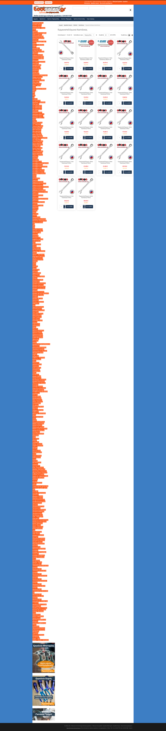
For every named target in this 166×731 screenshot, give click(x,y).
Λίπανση (34, 322)
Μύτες (34, 90)
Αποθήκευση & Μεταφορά (40, 391)
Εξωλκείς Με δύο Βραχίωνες (40, 293)
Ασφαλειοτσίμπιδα (37, 239)
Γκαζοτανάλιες (36, 241)
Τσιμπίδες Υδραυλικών (38, 251)
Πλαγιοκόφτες (36, 248)
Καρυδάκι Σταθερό (37, 231)
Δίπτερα (34, 481)
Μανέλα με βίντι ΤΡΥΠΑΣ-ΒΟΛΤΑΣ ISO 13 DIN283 (39, 608)
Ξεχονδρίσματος (37, 483)
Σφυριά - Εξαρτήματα (38, 254)
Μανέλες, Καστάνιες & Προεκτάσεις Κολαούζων (39, 470)
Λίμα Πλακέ (35, 312)
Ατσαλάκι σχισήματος (38, 555)
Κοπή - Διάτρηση (37, 444)
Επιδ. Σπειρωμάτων (38, 467)
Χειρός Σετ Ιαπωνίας (38, 478)
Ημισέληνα (35, 214)
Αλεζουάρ (35, 545)
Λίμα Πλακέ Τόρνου (37, 314)
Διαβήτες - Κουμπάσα (38, 358)
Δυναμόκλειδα (36, 101)
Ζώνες (34, 418)
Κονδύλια (35, 479)
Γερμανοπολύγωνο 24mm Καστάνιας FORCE (66, 58)
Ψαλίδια (34, 253)
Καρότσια (35, 408)
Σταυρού (35, 99)
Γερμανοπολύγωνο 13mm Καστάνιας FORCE (66, 127)
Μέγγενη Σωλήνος (37, 336)
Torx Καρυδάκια (36, 133)
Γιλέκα (34, 437)
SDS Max (35, 447)
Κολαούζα (35, 464)
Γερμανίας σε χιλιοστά (38, 538)
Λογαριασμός (48, 2)
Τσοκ (33, 530)
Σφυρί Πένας (36, 275)
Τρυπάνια (35, 505)
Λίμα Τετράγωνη (37, 317)
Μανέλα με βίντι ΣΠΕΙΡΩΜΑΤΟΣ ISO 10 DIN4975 (38, 585)
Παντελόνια (35, 439)
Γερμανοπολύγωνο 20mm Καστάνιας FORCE (125, 162)
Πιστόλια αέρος (36, 79)
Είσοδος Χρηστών (39, 2)
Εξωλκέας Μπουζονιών (39, 283)
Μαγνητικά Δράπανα (38, 38)
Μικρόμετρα (35, 363)
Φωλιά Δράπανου (37, 528)
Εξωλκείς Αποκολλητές (38, 286)
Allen (33, 92)
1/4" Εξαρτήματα (37, 107)
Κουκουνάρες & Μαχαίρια (39, 351)
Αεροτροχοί (35, 73)
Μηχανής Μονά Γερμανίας (39, 472)
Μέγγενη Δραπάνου (38, 330)
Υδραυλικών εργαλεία (38, 349)
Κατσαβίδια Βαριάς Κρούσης (40, 163)
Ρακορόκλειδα (36, 217)
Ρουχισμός (35, 435)
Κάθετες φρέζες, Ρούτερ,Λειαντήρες (37, 35)
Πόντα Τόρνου (36, 525)
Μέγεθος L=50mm (37, 498)
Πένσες (34, 246)
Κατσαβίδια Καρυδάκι (38, 170)
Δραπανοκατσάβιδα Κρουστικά (38, 59)
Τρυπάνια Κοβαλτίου (38, 511)
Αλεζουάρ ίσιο (36, 547)
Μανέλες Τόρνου (37, 562)
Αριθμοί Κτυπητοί (37, 258)
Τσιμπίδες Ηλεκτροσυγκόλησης (38, 634)
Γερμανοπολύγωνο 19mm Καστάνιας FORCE (105, 162)
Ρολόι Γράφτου (36, 368)
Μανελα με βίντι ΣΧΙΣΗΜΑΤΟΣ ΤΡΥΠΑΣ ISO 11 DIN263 (40, 601)
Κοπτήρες (35, 491)
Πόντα (34, 264)
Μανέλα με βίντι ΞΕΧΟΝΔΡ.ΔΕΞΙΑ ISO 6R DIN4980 (39, 570)
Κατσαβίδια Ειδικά (37, 165)
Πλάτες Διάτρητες (37, 401)
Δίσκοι (34, 454)
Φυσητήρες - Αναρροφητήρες (37, 49)
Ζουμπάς (35, 261)
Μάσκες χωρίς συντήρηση (39, 429)
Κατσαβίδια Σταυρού (38, 171)
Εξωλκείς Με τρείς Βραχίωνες (37, 299)
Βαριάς (34, 212)
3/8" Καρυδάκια (36, 150)
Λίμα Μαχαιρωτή (37, 309)
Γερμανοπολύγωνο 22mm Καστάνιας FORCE (86, 196)
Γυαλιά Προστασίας (37, 417)
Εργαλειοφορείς (37, 398)
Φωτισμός (35, 341)
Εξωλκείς (34, 278)
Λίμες (33, 305)
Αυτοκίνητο (35, 374)
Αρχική (61, 25)
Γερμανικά (35, 180)
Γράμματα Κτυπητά (37, 259)
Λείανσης (35, 461)
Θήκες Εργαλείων (37, 400)
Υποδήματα (35, 442)
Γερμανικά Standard (37, 182)
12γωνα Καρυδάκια (37, 126)
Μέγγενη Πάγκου (37, 332)
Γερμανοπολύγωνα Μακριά (40, 192)
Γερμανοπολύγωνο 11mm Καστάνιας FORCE (105, 93)
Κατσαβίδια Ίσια (37, 168)
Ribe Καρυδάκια (36, 131)
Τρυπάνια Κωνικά (37, 513)
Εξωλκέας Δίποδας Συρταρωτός (37, 280)
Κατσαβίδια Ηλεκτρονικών (39, 166)
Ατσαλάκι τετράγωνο (38, 557)
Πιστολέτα (35, 40)
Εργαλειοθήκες (36, 396)
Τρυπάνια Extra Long (38, 506)
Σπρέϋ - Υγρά (36, 638)
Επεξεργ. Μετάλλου (38, 611)
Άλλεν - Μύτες (36, 85)
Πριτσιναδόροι (36, 249)
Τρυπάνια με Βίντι (37, 515)
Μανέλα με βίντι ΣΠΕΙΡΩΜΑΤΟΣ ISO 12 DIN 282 (40, 590)
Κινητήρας (35, 385)
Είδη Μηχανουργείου (38, 543)
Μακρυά (34, 121)
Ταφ (33, 224)
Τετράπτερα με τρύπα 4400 (40, 486)
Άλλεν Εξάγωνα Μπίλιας (39, 89)
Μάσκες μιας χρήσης (38, 427)
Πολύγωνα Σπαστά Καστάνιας (37, 206)
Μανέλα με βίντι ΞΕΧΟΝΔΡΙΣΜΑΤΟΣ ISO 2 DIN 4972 (39, 575)
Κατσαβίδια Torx (37, 161)
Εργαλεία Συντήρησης (38, 276)
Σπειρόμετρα (36, 369)
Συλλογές (35, 158)
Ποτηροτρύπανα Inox (38, 500)
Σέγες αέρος (35, 82)
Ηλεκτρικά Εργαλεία (37, 23)
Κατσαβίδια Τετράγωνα (39, 173)
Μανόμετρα (35, 631)
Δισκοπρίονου (36, 457)
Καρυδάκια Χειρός (37, 122)
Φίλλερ (34, 373)
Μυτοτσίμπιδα (36, 244)
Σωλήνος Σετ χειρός (38, 474)
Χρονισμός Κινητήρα (38, 390)
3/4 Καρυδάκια (36, 146)
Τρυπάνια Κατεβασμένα (39, 510)
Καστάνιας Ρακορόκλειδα (39, 221)
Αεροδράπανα (36, 67)
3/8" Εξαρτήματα (37, 109)
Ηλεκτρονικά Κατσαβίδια (39, 33)
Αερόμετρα (35, 72)
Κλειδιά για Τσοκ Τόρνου (39, 521)
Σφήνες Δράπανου (37, 527)
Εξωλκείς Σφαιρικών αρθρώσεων (38, 302)
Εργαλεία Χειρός (68, 25)
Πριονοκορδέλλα (37, 503)
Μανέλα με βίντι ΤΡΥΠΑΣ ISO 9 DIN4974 (39, 605)
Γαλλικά (34, 177)
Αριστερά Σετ (36, 466)
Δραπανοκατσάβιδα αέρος (40, 75)
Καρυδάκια (35, 111)
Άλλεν (34, 87)
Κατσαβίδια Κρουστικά (38, 62)
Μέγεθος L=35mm (37, 496)
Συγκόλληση (35, 626)
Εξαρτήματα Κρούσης (38, 256)
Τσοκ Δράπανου (37, 532)
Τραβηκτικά (35, 412)
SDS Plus (34, 449)
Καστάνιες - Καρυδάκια (38, 102)
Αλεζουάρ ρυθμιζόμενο (39, 549)
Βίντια (34, 559)
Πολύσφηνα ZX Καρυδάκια (39, 138)
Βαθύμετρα (35, 356)
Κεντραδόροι (36, 560)
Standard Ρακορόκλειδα (39, 219)
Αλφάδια (34, 354)
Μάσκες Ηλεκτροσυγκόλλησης (38, 421)
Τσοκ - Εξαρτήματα (37, 516)
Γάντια (34, 415)
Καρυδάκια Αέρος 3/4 (38, 117)
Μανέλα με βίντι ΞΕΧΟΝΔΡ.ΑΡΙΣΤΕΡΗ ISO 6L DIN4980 (40, 565)
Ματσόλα (35, 271)
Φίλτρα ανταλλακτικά (38, 430)
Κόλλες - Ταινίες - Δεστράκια (40, 640)
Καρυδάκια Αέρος (37, 112)
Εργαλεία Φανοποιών (38, 381)
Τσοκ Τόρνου (36, 533)
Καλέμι (34, 263)
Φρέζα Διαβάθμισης (38, 616)
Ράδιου (34, 484)
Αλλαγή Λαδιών (36, 376)
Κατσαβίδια (35, 160)
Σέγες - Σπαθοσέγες (38, 45)
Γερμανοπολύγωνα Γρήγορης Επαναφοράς (39, 189)
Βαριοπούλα (36, 270)
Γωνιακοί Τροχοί (37, 24)
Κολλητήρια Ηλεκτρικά (38, 630)
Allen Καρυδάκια (36, 129)
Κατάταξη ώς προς (78, 35)
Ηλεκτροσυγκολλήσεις (38, 628)
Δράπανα (35, 31)
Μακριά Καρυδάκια (37, 136)
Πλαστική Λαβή (36, 232)
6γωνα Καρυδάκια (37, 128)
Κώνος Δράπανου (37, 523)
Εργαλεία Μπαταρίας (38, 51)
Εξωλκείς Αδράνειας (38, 285)
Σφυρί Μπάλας (36, 273)
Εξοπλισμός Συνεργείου (39, 379)
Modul (34, 613)
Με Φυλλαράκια (36, 462)
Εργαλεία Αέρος (36, 65)
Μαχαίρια (35, 234)
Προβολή (101, 35)
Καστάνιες (35, 156)
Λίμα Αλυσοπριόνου (38, 307)
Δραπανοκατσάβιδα (38, 57)
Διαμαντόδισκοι (37, 456)
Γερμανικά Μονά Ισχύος (39, 183)
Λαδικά (34, 327)
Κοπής (34, 459)
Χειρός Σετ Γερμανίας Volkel (40, 476)
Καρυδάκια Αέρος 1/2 (38, 114)
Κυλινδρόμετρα (36, 359)
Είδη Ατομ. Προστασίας (39, 413)
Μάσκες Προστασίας (38, 423)
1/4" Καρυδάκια (36, 139)
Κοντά (34, 119)
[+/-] (96, 35)
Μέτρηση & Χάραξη (37, 352)
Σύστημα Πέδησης (37, 386)
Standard (35, 210)
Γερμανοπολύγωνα (37, 185)
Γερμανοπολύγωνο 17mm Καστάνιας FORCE (66, 162)
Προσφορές (35, 636)
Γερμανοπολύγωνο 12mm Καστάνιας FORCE (125, 93)
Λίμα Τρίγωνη (36, 319)
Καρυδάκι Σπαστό (37, 229)
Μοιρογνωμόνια (37, 364)
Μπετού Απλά (36, 450)
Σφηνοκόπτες (36, 614)
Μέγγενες (35, 329)
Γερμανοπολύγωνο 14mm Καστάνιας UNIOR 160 (105, 58)
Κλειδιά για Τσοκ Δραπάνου (40, 520)
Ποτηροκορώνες (37, 452)
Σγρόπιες (35, 266)
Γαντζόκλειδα (36, 178)
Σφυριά (34, 268)
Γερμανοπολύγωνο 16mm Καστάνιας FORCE (125, 127)
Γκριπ (34, 242)
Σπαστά (34, 215)
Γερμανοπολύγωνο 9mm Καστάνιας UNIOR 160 (86, 58)
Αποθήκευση (36, 393)
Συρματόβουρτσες (37, 337)
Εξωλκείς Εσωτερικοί (38, 292)
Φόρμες (34, 440)
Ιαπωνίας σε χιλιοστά (38, 540)
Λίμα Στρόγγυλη (37, 315)
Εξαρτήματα (35, 104)
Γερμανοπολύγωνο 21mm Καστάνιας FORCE (66, 196)
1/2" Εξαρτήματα (37, 106)
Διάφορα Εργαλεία (37, 55)
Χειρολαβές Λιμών (37, 320)
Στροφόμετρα (36, 371)
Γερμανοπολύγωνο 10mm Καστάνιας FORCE (86, 93)
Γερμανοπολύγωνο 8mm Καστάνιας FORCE (124, 58)
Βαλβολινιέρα (36, 324)
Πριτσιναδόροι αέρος (38, 80)
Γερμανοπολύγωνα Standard (40, 187)
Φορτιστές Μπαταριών (39, 388)
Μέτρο (34, 361)
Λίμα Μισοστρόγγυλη (38, 310)
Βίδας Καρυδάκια (37, 134)
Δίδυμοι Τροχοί (37, 26)
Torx (33, 94)
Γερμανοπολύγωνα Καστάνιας (37, 196)
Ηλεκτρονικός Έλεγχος (39, 383)
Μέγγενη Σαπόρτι (37, 334)
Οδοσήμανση (36, 432)
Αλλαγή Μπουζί (36, 378)
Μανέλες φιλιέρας (37, 542)
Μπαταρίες (35, 63)
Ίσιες (33, 95)
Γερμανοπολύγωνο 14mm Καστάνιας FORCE (86, 127)
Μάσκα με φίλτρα (37, 425)
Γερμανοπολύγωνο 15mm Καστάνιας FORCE (105, 127)
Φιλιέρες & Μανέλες (38, 535)
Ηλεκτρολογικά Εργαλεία (39, 347)
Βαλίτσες (35, 395)
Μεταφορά (35, 405)
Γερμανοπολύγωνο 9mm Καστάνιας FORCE (66, 93)
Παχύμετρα (35, 366)
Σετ (33, 97)
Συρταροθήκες (36, 403)
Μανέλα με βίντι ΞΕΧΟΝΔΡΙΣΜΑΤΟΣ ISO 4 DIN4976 (39, 580)
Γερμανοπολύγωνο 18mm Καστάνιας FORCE (86, 162)
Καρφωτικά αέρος (37, 77)
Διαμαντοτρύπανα (37, 445)
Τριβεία (34, 46)
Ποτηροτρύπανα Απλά (38, 501)
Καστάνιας (81, 25)
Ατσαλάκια (35, 550)
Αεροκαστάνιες (36, 68)
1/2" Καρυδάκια (36, 124)
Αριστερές (35, 537)
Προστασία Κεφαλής (38, 434)
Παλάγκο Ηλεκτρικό (37, 410)
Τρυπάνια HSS (36, 508)
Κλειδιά (75, 25)
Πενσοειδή (35, 236)
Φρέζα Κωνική (36, 618)
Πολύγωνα (35, 209)
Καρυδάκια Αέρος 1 (37, 116)
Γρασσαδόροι (36, 325)
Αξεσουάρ (35, 53)
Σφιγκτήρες (35, 339)
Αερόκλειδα (35, 70)
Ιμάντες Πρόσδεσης (38, 407)
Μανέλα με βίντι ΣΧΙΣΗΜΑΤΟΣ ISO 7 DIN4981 (38, 596)
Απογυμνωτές (36, 237)
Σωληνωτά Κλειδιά (37, 222)
